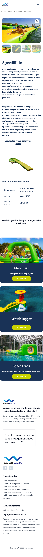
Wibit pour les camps (11, 486)
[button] (37, 21)
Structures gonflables (16, 11)
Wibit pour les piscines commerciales (17, 492)
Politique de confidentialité (13, 510)
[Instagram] (11, 468)
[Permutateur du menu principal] (38, 4)
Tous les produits (10, 481)
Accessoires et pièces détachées (16, 484)
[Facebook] (5, 468)
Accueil (4, 11)
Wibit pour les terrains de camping (16, 489)
